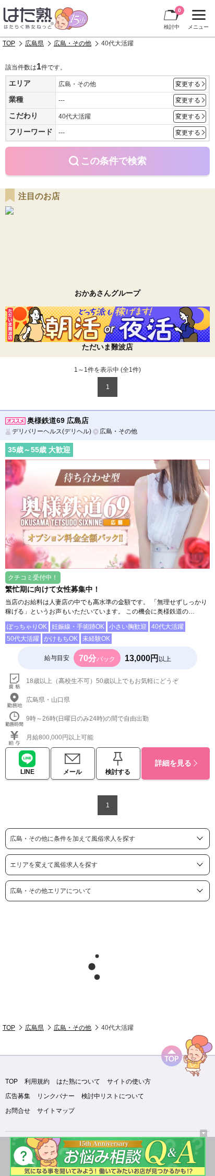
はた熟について (78, 1081)
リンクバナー (56, 1096)
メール (72, 771)
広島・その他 (72, 43)
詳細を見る (173, 763)
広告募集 (17, 1096)
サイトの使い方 (129, 1081)
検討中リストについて (112, 1096)
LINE (27, 771)
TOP (9, 43)
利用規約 (37, 1081)
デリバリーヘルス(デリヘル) (51, 431)
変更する (187, 84)
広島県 (34, 43)
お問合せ (17, 1110)
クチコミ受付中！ (33, 577)
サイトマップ (56, 1110)
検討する (117, 771)
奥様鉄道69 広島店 (58, 420)
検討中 (172, 18)
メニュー (197, 21)
